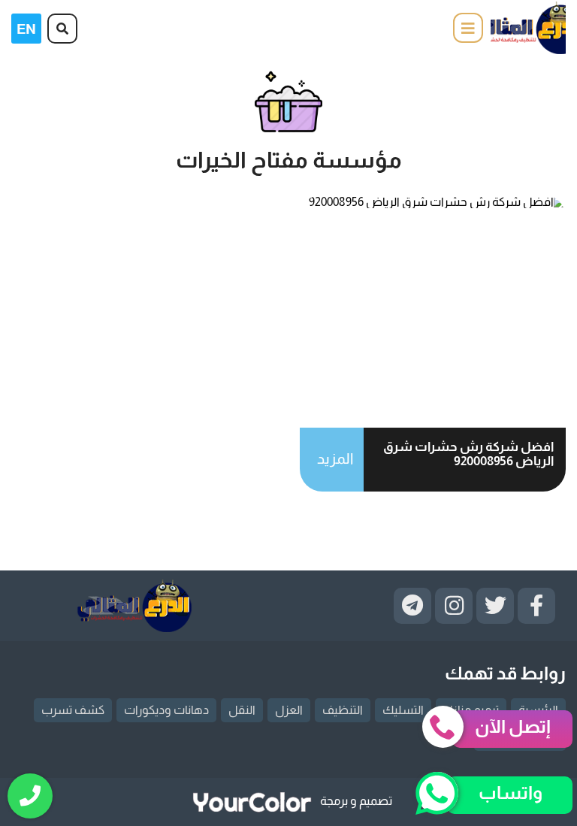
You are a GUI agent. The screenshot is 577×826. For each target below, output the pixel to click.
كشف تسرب (72, 709)
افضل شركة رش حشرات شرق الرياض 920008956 (468, 454)
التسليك (403, 709)
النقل (241, 709)
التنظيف (342, 709)
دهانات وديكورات (166, 709)
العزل (289, 709)
